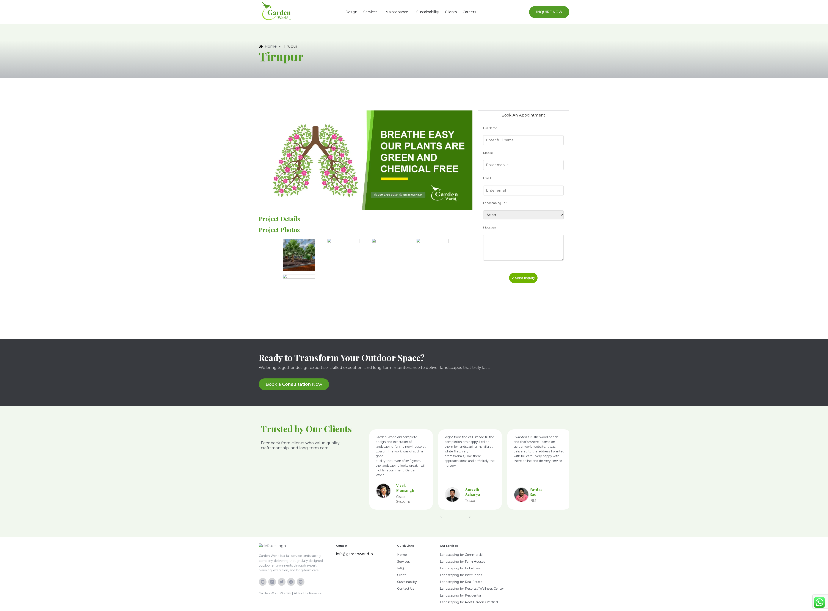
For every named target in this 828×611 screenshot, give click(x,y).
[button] (371, 12)
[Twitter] (281, 582)
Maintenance (397, 12)
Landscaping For (495, 203)
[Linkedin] (272, 582)
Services (370, 12)
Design (351, 12)
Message (489, 227)
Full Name (490, 128)
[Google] (263, 582)
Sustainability (427, 12)
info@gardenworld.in (354, 554)
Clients (451, 12)
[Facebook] (291, 582)
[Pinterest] (300, 582)
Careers (469, 12)
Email (487, 178)
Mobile (488, 152)
